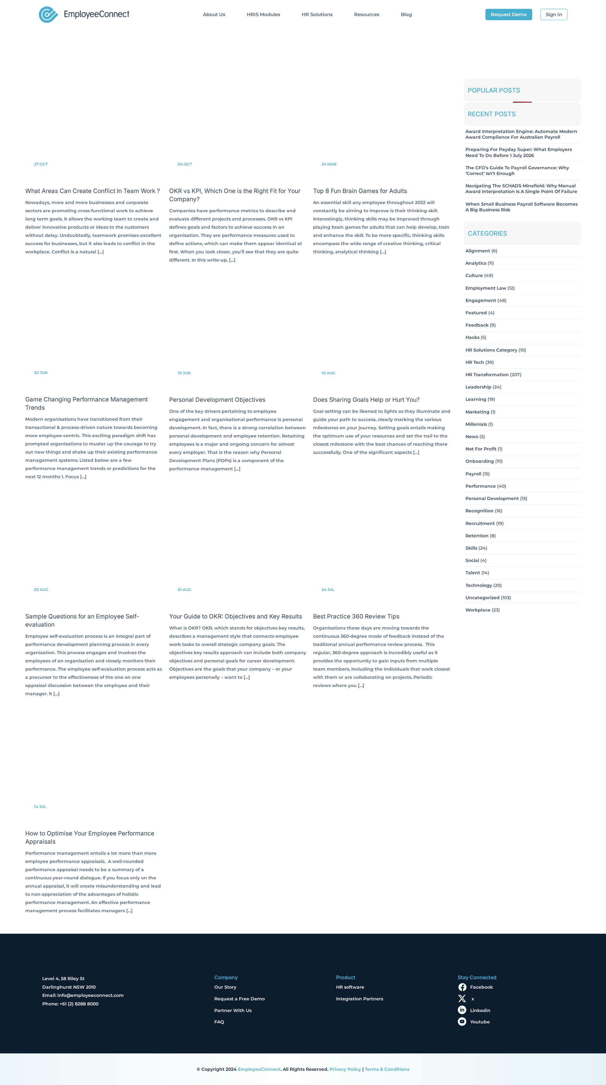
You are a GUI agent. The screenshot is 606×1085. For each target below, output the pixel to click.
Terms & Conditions (387, 1069)
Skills (471, 548)
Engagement (481, 300)
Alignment (478, 251)
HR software (350, 987)
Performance (481, 486)
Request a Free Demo (239, 999)
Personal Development (492, 498)
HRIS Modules (263, 14)
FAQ (219, 1022)
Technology (479, 585)
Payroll (473, 474)
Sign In (554, 14)
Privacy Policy (345, 1069)
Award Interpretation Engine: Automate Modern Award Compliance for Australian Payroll (521, 134)
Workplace (478, 610)
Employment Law (486, 288)
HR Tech (475, 362)
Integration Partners (359, 999)
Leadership (478, 387)
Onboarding (480, 461)
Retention (477, 536)
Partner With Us (233, 1010)
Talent (473, 573)
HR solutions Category (491, 350)
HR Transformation (487, 374)
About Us (214, 14)
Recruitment (480, 523)
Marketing (478, 412)
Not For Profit (481, 449)
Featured (476, 313)
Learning (476, 399)
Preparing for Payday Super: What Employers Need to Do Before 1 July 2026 (519, 152)
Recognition (480, 511)
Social (472, 560)
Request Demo (509, 14)
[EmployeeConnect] (84, 13)
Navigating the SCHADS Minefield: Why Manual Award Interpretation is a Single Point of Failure (521, 188)
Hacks (472, 337)
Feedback (477, 325)
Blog (406, 14)
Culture (474, 275)
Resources (366, 14)
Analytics (476, 263)
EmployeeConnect (259, 1069)
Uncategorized (483, 597)
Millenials (476, 424)
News (472, 436)
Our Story (225, 987)
